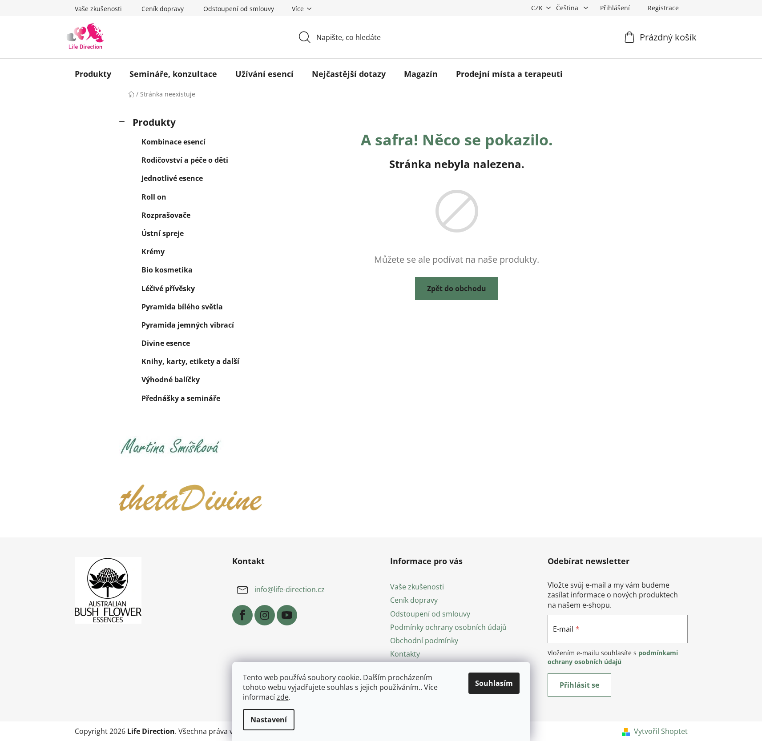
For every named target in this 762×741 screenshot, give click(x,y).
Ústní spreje (162, 233)
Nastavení (268, 720)
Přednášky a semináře (180, 398)
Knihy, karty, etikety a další (190, 361)
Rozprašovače (165, 215)
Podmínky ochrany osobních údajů (448, 627)
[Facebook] (242, 615)
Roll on (153, 197)
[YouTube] (287, 615)
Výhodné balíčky (170, 380)
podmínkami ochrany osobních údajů (613, 657)
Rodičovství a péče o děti (184, 160)
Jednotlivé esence (172, 178)
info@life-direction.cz (289, 590)
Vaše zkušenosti (98, 8)
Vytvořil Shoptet (661, 731)
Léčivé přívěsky (168, 288)
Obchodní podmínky (424, 640)
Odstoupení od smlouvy (238, 8)
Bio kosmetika (167, 270)
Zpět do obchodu (456, 288)
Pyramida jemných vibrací (187, 325)
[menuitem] (93, 74)
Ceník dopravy (162, 8)
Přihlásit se (579, 685)
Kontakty (405, 654)
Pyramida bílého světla (182, 307)
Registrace (663, 8)
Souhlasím (494, 683)
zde (283, 697)
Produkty (154, 122)
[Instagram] (264, 615)
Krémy (153, 251)
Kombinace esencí (173, 142)
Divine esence (165, 343)
